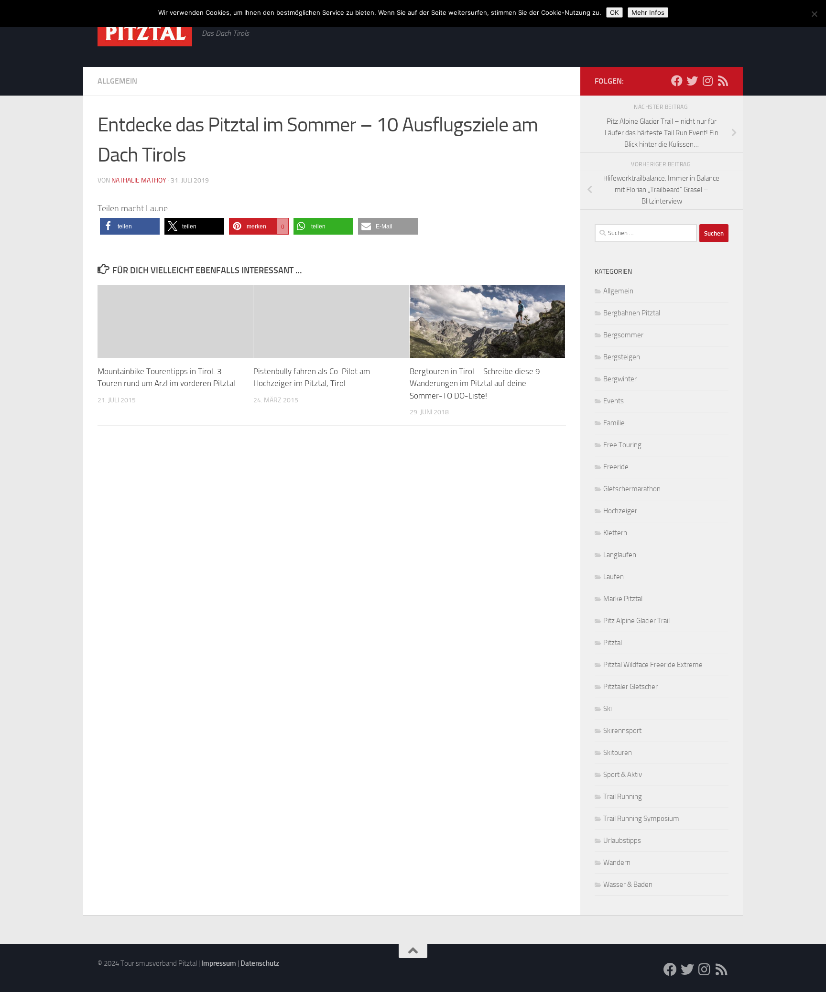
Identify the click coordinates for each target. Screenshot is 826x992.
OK (614, 12)
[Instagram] (707, 80)
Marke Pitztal (622, 598)
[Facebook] (677, 80)
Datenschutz (259, 963)
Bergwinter (620, 379)
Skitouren (617, 752)
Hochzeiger (620, 511)
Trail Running (622, 796)
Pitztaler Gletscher (630, 686)
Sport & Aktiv (622, 774)
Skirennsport (622, 730)
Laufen (613, 576)
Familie (614, 423)
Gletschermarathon (632, 489)
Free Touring (622, 445)
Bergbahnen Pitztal (631, 313)
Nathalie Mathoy (138, 180)
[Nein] (814, 14)
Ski (607, 708)
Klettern (615, 532)
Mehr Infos (647, 12)
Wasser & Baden (627, 884)
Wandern (616, 862)
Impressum (218, 963)
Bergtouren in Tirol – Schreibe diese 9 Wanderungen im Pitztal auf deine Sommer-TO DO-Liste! (475, 383)
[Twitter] (692, 80)
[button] (130, 226)
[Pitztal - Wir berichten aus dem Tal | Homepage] (145, 32)
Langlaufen (619, 554)
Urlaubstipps (622, 840)
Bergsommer (623, 335)
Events (613, 401)
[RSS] (722, 80)
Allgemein (117, 81)
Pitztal (612, 642)
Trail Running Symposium (641, 818)
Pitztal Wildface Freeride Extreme (653, 664)
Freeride (616, 467)
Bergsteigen (621, 357)
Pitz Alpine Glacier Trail (636, 620)
